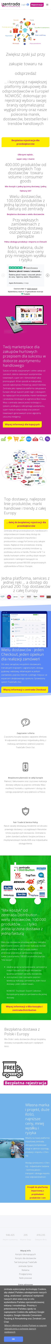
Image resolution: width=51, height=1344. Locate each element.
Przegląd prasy (25, 1274)
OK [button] (13, 1339)
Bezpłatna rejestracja (25, 1083)
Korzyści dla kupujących (25, 1254)
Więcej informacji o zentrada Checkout (24, 689)
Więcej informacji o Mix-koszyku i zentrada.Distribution (24, 1008)
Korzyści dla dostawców (25, 1258)
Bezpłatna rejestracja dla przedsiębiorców (25, 142)
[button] (47, 5)
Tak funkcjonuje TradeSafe (25, 1262)
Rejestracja (37, 4)
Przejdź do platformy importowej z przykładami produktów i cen (37, 1192)
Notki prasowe (25, 1278)
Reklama (25, 1270)
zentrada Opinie (25, 1266)
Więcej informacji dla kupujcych (22, 424)
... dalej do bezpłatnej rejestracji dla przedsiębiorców (26, 524)
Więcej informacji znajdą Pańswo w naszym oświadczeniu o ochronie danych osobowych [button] (25, 1328)
